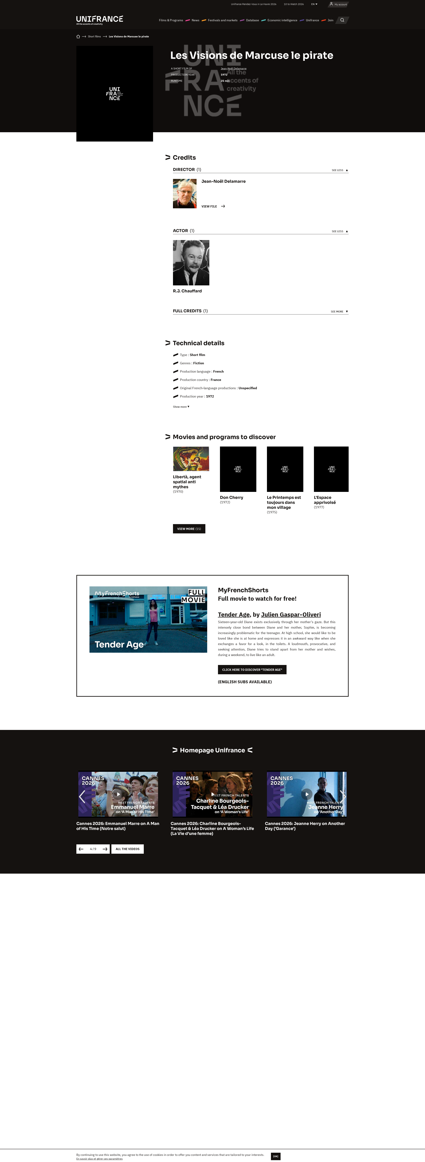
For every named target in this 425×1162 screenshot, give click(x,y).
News (195, 20)
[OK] (275, 1156)
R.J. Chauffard (187, 291)
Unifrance (312, 20)
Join (330, 20)
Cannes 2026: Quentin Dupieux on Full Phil (304, 826)
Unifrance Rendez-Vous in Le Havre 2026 (253, 4)
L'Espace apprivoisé (325, 500)
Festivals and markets (223, 20)
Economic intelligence (282, 20)
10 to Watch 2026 (294, 4)
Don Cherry (231, 497)
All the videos (127, 849)
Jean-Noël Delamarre (234, 68)
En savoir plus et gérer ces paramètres (99, 1158)
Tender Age (234, 614)
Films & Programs (171, 20)
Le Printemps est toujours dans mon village (284, 502)
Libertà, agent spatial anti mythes (187, 481)
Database (252, 20)
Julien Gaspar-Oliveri (291, 614)
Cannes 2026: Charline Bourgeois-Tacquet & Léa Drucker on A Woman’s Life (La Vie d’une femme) (118, 828)
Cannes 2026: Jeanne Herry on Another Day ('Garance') (211, 826)
